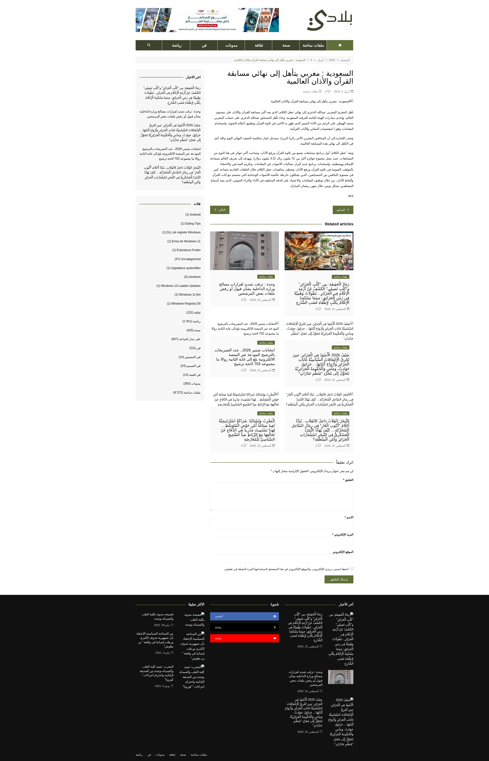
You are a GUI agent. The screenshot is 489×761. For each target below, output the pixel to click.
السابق (341, 209)
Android (195, 214)
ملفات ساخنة (313, 45)
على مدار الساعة (190, 339)
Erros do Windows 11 (186, 241)
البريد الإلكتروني (342, 534)
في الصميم (194, 365)
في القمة (195, 374)
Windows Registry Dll (186, 303)
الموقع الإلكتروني (343, 551)
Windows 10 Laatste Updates (181, 285)
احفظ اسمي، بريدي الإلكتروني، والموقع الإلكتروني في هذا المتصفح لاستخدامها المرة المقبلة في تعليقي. (286, 569)
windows (195, 276)
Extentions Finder (189, 250)
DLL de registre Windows (184, 232)
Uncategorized (191, 259)
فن (204, 45)
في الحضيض (193, 357)
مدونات (232, 45)
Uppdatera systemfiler (186, 268)
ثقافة (259, 45)
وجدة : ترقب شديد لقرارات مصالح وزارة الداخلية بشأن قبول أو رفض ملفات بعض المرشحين (247, 288)
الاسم (349, 517)
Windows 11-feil (190, 294)
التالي (222, 209)
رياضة (177, 45)
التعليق (348, 479)
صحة (286, 45)
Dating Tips (193, 223)
